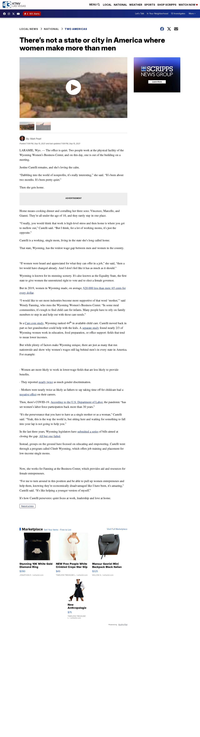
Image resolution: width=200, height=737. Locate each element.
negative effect (28, 394)
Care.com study (34, 323)
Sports (149, 4)
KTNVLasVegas (5, 14)
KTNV (14, 14)
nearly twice (46, 382)
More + (192, 13)
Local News (29, 29)
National (120, 4)
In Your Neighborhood (157, 13)
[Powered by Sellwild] (122, 625)
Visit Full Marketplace (117, 529)
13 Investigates (178, 13)
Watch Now (187, 4)
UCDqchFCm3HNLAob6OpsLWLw (19, 14)
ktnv (10, 14)
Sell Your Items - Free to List (57, 530)
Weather (135, 4)
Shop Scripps (166, 4)
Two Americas (76, 29)
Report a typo (27, 506)
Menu (93, 4)
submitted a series (87, 431)
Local (107, 4)
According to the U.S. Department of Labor (76, 402)
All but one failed (49, 436)
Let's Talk (139, 13)
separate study (90, 328)
